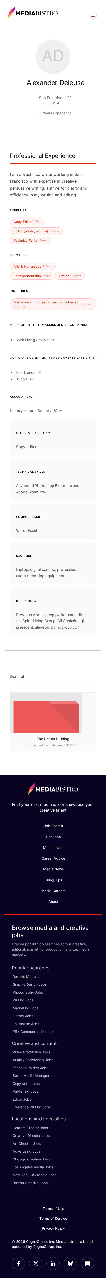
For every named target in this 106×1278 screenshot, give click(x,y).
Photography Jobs (28, 992)
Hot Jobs (53, 837)
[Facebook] (18, 1263)
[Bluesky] (70, 1263)
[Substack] (87, 1263)
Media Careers (53, 891)
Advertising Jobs (26, 1151)
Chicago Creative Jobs (31, 1159)
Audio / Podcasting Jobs (33, 1060)
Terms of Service (53, 1218)
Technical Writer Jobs (30, 1068)
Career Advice (53, 858)
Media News (53, 869)
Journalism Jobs (26, 1024)
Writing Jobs (23, 1000)
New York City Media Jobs (34, 1175)
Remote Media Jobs (29, 976)
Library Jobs (23, 1016)
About (53, 901)
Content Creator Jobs (30, 1128)
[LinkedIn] (53, 1263)
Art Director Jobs (27, 1143)
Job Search (53, 826)
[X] (35, 1263)
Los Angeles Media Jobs (33, 1167)
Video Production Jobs (31, 1052)
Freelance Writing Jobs (32, 1107)
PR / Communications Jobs (34, 1031)
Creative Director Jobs (31, 1135)
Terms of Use (53, 1208)
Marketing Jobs (25, 1008)
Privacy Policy (53, 1228)
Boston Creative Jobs (30, 1183)
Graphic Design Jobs (30, 984)
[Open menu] (93, 15)
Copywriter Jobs (26, 1083)
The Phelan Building (53, 739)
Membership (53, 847)
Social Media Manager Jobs (35, 1075)
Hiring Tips (53, 880)
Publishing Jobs (25, 1091)
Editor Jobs (22, 1099)
